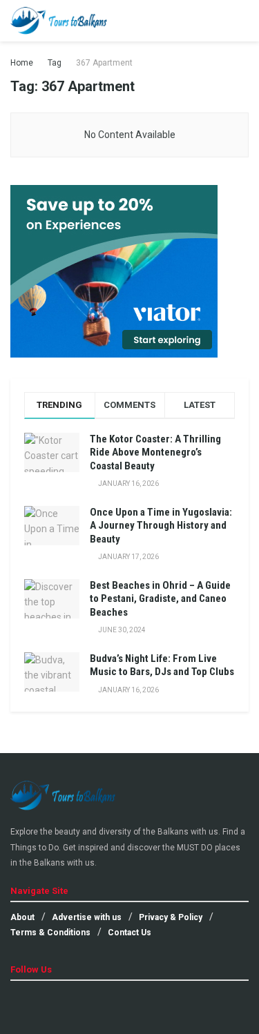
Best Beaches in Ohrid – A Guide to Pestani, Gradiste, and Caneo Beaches (160, 598)
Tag (54, 63)
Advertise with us (87, 917)
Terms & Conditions (50, 932)
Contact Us (129, 932)
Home (21, 63)
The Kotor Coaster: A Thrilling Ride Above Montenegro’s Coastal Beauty (155, 452)
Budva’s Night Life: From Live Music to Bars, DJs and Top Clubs (162, 665)
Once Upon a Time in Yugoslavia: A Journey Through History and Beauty (161, 525)
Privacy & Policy (170, 917)
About (22, 917)
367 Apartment (104, 63)
